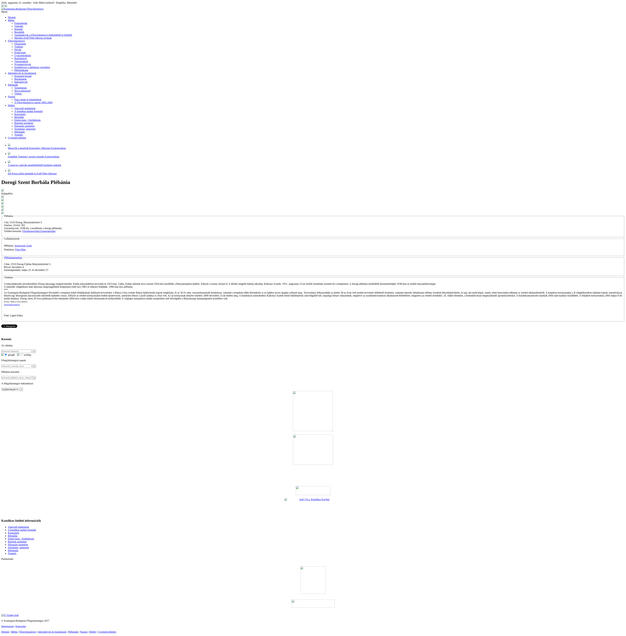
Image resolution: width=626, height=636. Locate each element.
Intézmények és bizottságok (22, 73)
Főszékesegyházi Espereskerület (38, 231)
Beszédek (19, 32)
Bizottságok (20, 79)
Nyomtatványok (22, 64)
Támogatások (21, 61)
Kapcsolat (20, 626)
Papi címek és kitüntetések (27, 99)
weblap (27, 354)
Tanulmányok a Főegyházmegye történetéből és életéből (43, 35)
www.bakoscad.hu (12, 304)
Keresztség (20, 114)
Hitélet (11, 105)
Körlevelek (20, 52)
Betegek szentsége (23, 123)
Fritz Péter (20, 249)
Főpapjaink (20, 43)
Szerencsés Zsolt (23, 245)
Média (11, 20)
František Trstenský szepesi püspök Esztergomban (33, 156)
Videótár (18, 26)
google (11, 354)
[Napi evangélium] (313, 490)
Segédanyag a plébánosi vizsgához (32, 67)
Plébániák (13, 84)
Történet (18, 46)
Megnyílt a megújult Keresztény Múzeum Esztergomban (37, 148)
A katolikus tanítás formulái (28, 111)
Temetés (18, 134)
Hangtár (18, 29)
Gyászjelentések (22, 55)
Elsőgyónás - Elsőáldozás (27, 120)
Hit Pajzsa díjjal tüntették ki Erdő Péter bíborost (32, 173)
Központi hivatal (22, 76)
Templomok (20, 87)
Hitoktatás (19, 131)
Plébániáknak (21, 70)
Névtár (17, 49)
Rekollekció (20, 58)
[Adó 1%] (313, 507)
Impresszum (7, 626)
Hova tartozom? (22, 90)
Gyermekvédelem (17, 137)
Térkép (18, 93)
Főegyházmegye (16, 40)
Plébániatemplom (13, 257)
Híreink (12, 17)
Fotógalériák (20, 23)
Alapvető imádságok (25, 108)
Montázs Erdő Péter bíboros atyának (33, 38)
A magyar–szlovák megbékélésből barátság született (34, 165)
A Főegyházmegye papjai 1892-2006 (33, 102)
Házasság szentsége (24, 126)
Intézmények (21, 82)
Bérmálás (19, 117)
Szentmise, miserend (24, 129)
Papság (11, 96)
